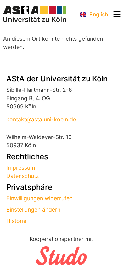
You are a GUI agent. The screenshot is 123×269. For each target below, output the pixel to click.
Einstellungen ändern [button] (33, 209)
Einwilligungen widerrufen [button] (39, 198)
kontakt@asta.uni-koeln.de (41, 119)
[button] (117, 14)
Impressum (20, 167)
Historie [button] (16, 221)
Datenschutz (22, 176)
